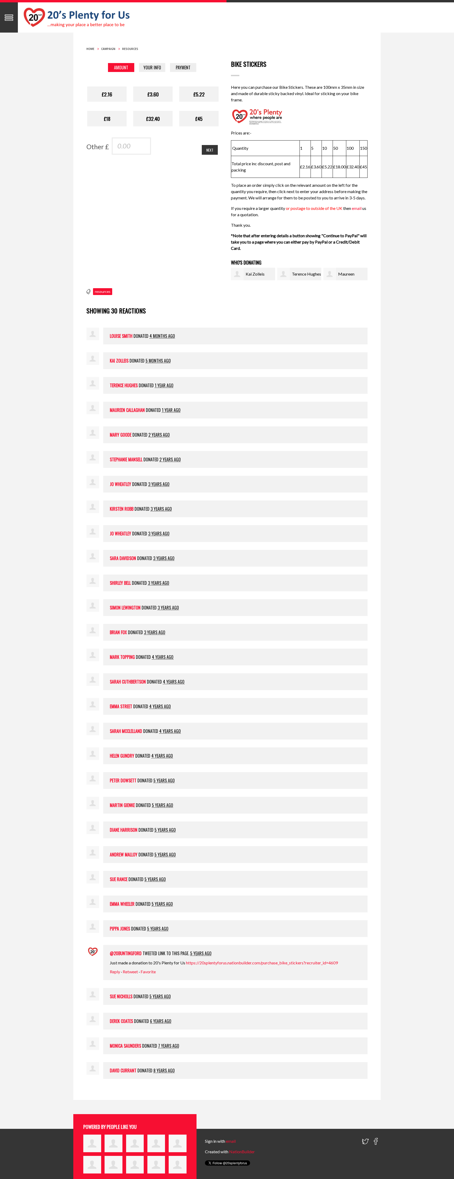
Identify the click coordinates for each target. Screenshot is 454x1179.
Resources (130, 49)
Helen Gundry (122, 756)
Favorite (148, 971)
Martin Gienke (122, 805)
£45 (199, 118)
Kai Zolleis (255, 273)
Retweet (130, 971)
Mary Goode (120, 435)
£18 (107, 118)
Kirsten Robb (121, 509)
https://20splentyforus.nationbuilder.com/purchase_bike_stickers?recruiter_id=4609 (262, 962)
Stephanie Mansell (126, 459)
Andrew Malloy (123, 854)
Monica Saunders (125, 1046)
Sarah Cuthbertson (128, 682)
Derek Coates (121, 1021)
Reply (115, 971)
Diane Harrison (123, 830)
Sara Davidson (123, 558)
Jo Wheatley (120, 484)
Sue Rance (118, 879)
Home (90, 49)
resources (102, 291)
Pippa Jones (120, 928)
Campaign (108, 49)
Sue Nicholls (121, 996)
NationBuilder (242, 1151)
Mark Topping (122, 657)
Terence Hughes (306, 273)
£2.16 (107, 94)
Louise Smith (121, 336)
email (357, 208)
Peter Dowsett (123, 780)
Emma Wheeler (122, 904)
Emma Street (121, 706)
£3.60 (153, 94)
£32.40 (153, 118)
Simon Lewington (125, 607)
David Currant (123, 1070)
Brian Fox (118, 632)
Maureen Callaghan (127, 410)
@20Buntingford (126, 953)
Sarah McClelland (126, 731)
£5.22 (199, 94)
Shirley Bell (120, 583)
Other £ (97, 147)
